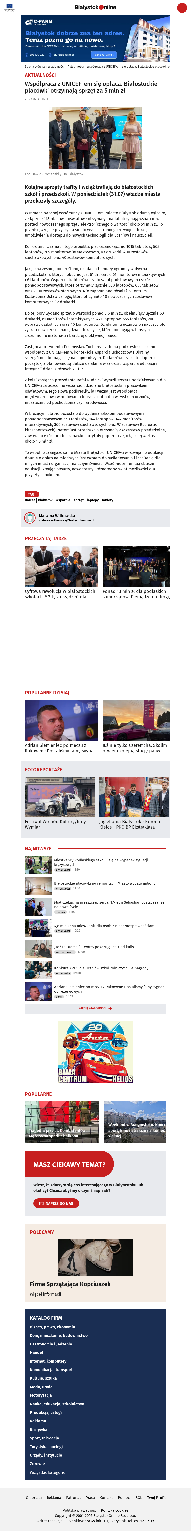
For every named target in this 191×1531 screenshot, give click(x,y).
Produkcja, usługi (46, 1412)
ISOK (138, 1497)
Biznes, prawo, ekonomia (52, 1327)
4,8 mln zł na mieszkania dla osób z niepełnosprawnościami (104, 926)
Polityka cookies (114, 1510)
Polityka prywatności (80, 1510)
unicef (30, 500)
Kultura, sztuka (43, 1378)
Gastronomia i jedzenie (51, 1344)
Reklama (38, 1421)
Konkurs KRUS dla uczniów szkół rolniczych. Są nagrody (101, 968)
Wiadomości (56, 66)
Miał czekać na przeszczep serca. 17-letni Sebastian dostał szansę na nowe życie (109, 904)
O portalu (34, 1497)
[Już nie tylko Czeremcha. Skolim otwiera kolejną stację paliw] (139, 720)
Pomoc (124, 1497)
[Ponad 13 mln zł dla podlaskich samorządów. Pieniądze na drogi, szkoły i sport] (139, 566)
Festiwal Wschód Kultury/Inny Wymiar (55, 824)
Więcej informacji (45, 1294)
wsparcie (63, 500)
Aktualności (76, 66)
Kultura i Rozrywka (66, 952)
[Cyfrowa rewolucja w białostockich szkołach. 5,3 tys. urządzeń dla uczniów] (61, 566)
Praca (90, 1497)
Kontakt (106, 1497)
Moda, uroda (41, 1387)
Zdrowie (60, 912)
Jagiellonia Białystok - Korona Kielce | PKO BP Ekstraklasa (129, 824)
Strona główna (35, 66)
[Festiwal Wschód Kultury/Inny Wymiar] (60, 797)
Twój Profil (156, 1497)
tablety (107, 500)
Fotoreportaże (44, 769)
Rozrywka (38, 1429)
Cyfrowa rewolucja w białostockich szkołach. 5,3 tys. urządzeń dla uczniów (60, 594)
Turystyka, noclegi (46, 1446)
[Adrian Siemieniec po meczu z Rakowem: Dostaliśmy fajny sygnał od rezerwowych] (61, 720)
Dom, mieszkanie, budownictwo (59, 1335)
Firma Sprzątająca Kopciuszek (70, 1284)
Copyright (63, 1515)
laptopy (93, 500)
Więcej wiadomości (92, 1008)
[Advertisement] (95, 644)
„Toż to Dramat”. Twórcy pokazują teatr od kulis (94, 947)
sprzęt (79, 500)
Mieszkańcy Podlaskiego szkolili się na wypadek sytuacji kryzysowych (101, 862)
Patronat (73, 1497)
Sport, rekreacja (44, 1438)
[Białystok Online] (95, 7)
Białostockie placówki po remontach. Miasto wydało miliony (104, 883)
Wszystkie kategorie (47, 1472)
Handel (36, 1352)
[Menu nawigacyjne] (182, 8)
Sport (59, 997)
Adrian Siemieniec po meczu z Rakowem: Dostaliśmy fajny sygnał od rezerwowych (60, 748)
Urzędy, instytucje (46, 1455)
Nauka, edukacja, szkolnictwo (57, 1404)
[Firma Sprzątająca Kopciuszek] (95, 1257)
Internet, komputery (48, 1361)
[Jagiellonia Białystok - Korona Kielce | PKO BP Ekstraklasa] (134, 797)
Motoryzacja (41, 1395)
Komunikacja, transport (51, 1369)
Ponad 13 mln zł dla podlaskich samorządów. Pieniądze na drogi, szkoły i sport (136, 594)
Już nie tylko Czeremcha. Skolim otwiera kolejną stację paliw (135, 748)
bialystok (45, 500)
